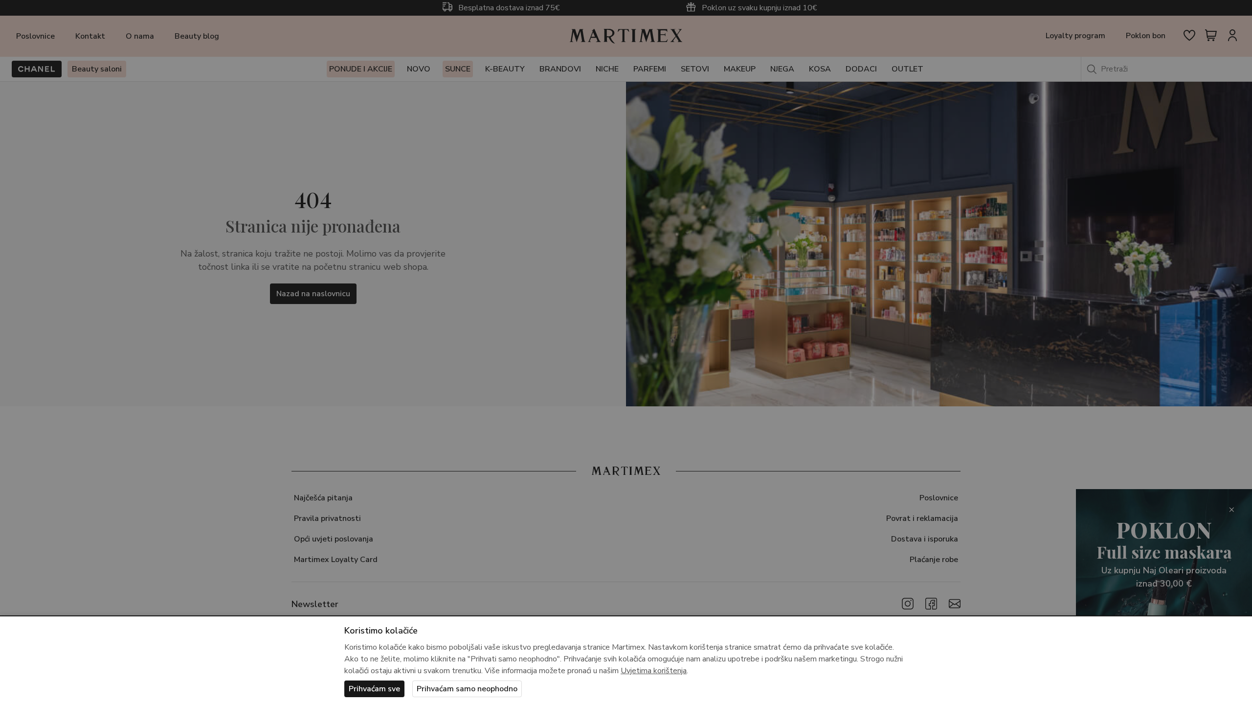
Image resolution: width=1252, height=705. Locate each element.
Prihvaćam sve (374, 688)
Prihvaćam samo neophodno (467, 688)
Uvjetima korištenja (654, 670)
